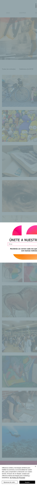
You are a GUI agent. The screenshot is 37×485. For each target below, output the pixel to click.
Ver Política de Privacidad (17, 478)
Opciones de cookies (10, 482)
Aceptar (27, 482)
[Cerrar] (34, 467)
